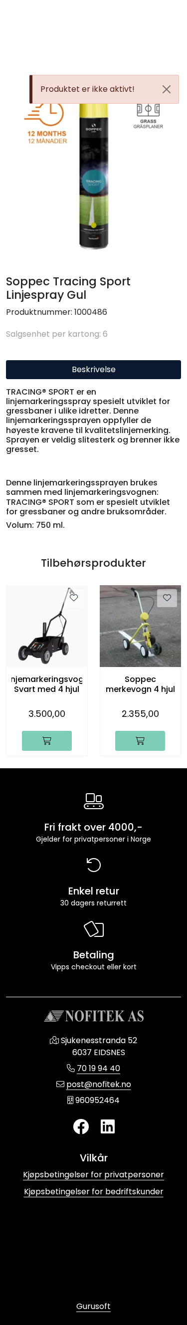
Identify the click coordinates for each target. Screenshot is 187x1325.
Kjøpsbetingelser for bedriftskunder (94, 1191)
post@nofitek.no (98, 1084)
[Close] (167, 89)
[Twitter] (81, 1127)
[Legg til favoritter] (74, 598)
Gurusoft (93, 1306)
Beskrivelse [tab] (94, 369)
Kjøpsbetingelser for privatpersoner (93, 1174)
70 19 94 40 (98, 1068)
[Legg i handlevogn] (47, 741)
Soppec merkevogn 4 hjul (140, 683)
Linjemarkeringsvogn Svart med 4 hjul (47, 683)
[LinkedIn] (108, 1127)
